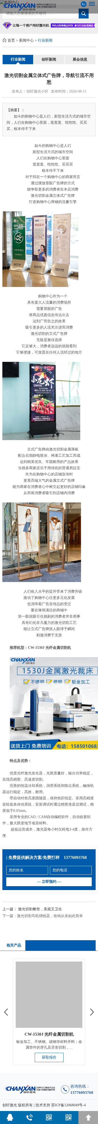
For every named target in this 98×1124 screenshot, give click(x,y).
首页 (11, 40)
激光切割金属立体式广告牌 (53, 196)
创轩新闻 (49, 59)
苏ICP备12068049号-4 (68, 1105)
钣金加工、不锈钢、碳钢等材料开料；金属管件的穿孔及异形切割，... (49, 1044)
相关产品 (14, 945)
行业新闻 (45, 40)
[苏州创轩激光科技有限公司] (48, 6)
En (83, 4)
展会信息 (80, 59)
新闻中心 (26, 40)
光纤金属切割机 (58, 648)
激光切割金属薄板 (63, 449)
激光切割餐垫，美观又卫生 (40, 909)
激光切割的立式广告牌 (49, 334)
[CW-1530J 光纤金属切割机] (49, 995)
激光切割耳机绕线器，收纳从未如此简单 (50, 916)
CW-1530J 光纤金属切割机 (49, 1034)
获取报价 (49, 1057)
